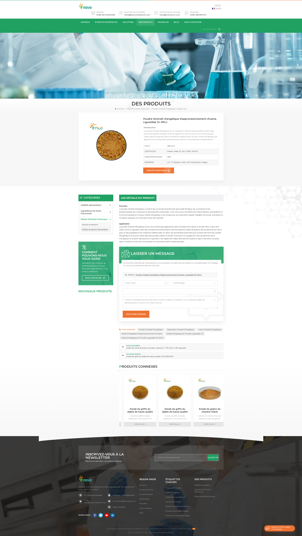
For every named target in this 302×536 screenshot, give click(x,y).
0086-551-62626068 (105, 15)
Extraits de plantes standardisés (95, 230)
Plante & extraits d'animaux (138, 109)
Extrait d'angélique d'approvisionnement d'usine (142, 334)
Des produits (146, 22)
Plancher (138, 532)
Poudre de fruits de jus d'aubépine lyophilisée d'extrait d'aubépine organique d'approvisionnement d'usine (206, 410)
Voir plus (136, 424)
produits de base (146, 494)
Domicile (85, 22)
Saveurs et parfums (90, 225)
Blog (176, 22)
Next (227, 400)
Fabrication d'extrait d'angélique (180, 330)
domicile (142, 485)
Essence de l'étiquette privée (177, 506)
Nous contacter (193, 22)
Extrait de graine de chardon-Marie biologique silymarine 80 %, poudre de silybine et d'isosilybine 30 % (171, 410)
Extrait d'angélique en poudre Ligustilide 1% (185, 334)
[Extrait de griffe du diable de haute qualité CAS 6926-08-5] (137, 390)
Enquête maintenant (157, 170)
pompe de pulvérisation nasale (178, 516)
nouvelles (163, 22)
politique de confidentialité (161, 532)
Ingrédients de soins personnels (91, 212)
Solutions (128, 22)
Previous (115, 400)
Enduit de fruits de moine (175, 497)
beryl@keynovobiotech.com (137, 15)
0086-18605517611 (198, 15)
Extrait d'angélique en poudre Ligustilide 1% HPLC (142, 338)
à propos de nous (146, 490)
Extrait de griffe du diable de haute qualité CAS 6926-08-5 (137, 410)
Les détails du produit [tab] (138, 197)
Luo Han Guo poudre (173, 502)
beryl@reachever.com (170, 15)
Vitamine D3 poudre (173, 488)
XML (145, 532)
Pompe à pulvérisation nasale (177, 511)
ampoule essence (172, 492)
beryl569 (122, 507)
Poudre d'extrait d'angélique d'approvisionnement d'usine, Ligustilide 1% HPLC (169, 275)
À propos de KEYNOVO (106, 22)
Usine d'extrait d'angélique (210, 330)
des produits (144, 499)
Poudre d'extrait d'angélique (151, 330)
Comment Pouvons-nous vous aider (94, 255)
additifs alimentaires (91, 205)
